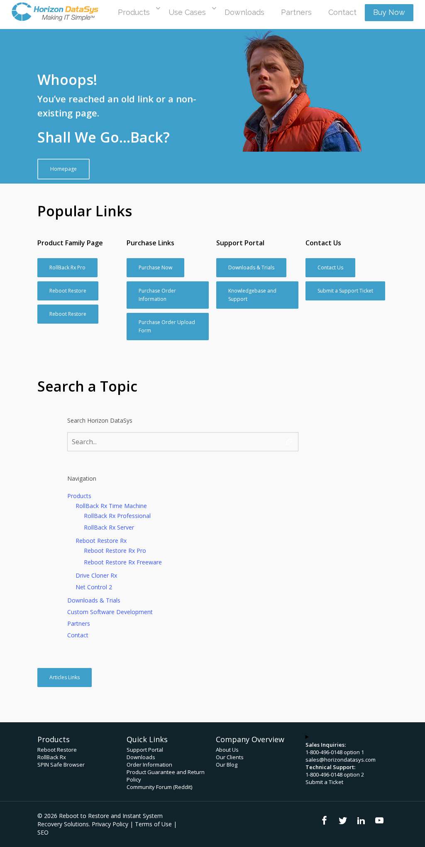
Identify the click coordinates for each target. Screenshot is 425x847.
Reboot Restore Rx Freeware (123, 562)
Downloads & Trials (93, 600)
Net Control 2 (94, 587)
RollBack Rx (51, 757)
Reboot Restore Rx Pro (115, 550)
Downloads (141, 757)
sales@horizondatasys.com (340, 759)
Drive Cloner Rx (96, 575)
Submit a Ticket (324, 782)
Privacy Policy (110, 824)
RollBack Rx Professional (117, 516)
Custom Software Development (110, 612)
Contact (77, 635)
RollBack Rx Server (109, 527)
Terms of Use (153, 824)
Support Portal (145, 749)
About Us (227, 749)
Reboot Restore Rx (101, 540)
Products (79, 496)
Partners (78, 623)
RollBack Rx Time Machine (111, 506)
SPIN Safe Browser (61, 764)
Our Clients (230, 757)
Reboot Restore (57, 749)
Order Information (149, 764)
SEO (43, 832)
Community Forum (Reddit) (159, 787)
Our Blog (226, 764)
